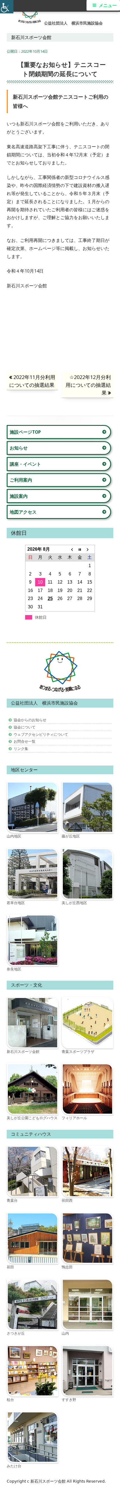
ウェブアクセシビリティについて (41, 734)
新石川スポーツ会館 (48, 1481)
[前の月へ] (70, 549)
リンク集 (21, 748)
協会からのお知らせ (30, 719)
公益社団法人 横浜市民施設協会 (73, 23)
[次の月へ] (90, 549)
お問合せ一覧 (24, 741)
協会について (24, 727)
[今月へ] (80, 549)
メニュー (108, 5)
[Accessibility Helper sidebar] (6, 6)
